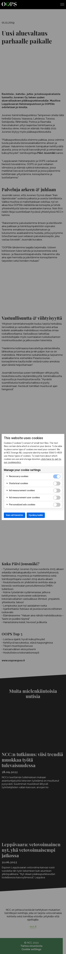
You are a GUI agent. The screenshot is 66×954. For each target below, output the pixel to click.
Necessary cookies (18, 476)
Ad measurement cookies (22, 490)
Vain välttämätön (14, 515)
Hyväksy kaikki (36, 515)
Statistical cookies (18, 483)
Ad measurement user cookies (24, 497)
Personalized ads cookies (22, 504)
